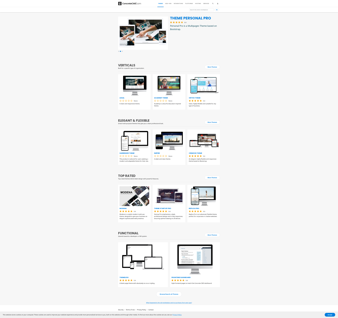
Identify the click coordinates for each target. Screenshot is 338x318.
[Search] (213, 3)
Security (120, 310)
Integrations (178, 3)
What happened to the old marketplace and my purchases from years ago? (169, 303)
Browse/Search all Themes (169, 294)
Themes (160, 3)
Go (217, 10)
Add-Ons (168, 3)
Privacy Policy (141, 310)
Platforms (189, 3)
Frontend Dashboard (181, 277)
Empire (157, 153)
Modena (123, 208)
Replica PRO (194, 208)
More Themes (212, 67)
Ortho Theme (194, 98)
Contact (151, 310)
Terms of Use (130, 310)
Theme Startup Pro (162, 208)
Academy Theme (161, 98)
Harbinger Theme (127, 153)
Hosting (198, 3)
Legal (122, 98)
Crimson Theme (195, 153)
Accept (330, 315)
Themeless (124, 277)
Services (206, 3)
